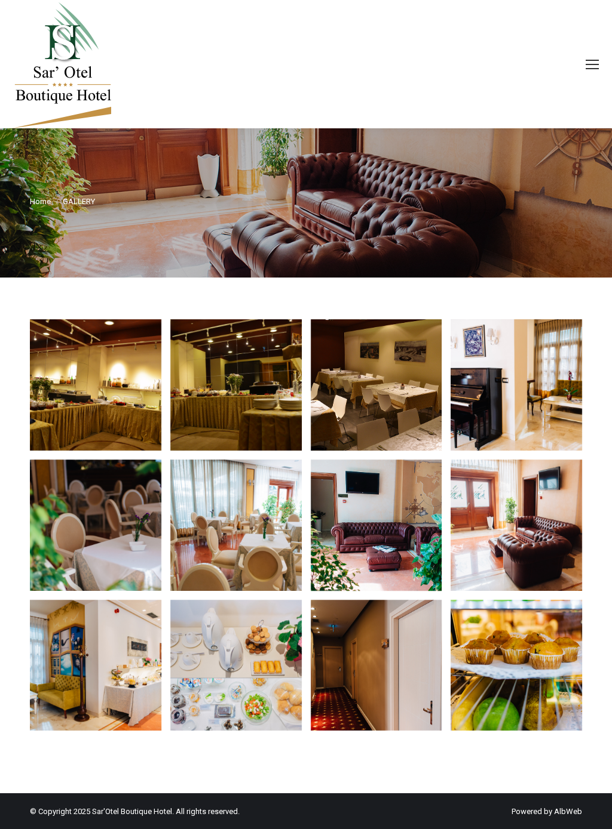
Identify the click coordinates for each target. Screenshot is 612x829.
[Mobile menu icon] (592, 64)
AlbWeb (568, 811)
